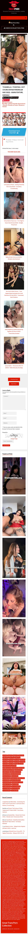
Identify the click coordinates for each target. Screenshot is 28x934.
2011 (16, 759)
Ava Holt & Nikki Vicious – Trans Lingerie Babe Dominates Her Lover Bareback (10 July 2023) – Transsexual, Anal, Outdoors (14, 294)
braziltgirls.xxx (7, 767)
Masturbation (6, 778)
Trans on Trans (15, 788)
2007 (12, 757)
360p (10, 755)
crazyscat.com (16, 928)
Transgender (7, 786)
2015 (16, 761)
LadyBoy (6, 771)
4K (5, 755)
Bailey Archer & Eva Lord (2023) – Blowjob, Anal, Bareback (14, 258)
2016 (22, 761)
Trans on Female (16, 786)
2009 (5, 759)
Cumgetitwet (5, 801)
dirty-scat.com (10, 928)
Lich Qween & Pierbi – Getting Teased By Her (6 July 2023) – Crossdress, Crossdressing (14, 186)
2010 (11, 759)
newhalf (14, 778)
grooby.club (18, 769)
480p (15, 755)
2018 (11, 763)
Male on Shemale (15, 774)
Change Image (14, 438)
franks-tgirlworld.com (8, 769)
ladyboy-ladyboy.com (15, 771)
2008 (17, 757)
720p (21, 755)
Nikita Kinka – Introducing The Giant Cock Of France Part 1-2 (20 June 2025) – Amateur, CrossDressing (13, 803)
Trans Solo (14, 790)
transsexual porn (8, 102)
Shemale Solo (7, 782)
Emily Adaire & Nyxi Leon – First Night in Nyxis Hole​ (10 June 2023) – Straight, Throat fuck (14, 222)
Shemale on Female (13, 105)
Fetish (21, 767)
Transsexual (6, 790)
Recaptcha (4, 432)
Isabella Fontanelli (12, 103)
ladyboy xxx (6, 774)
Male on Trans (7, 776)
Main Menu (4, 17)
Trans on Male (6, 788)
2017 (5, 763)
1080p (5, 103)
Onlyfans (21, 778)
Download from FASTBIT (14, 132)
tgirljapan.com (7, 784)
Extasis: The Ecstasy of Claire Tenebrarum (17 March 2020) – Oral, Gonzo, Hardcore (12, 810)
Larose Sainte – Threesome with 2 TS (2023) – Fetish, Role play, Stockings (14, 366)
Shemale (5, 105)
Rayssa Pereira (21, 103)
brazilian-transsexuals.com (9, 765)
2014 (11, 761)
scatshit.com (4, 928)
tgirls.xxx (15, 784)
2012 (22, 759)
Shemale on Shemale (15, 780)
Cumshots (15, 767)
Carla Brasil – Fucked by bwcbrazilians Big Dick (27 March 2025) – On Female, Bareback (13, 821)
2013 (5, 761)
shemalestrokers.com (17, 782)
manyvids (15, 776)
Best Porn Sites (14, 23)
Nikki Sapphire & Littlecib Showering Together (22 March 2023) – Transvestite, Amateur (14, 331)
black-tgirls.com (18, 763)
